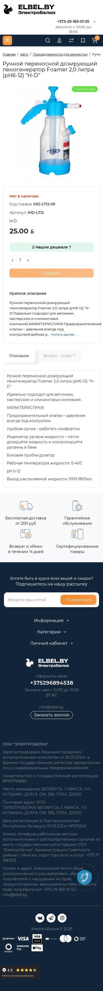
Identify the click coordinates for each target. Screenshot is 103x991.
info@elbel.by (51, 707)
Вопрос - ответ (59, 355)
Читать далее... (64, 334)
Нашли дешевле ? (52, 247)
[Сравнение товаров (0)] (71, 40)
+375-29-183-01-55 (73, 21)
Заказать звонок (51, 714)
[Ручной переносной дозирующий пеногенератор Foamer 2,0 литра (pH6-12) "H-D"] (51, 132)
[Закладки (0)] (83, 40)
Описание (19, 355)
